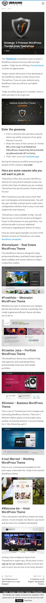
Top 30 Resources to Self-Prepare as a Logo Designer (11, 581)
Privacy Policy (38, 592)
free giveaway (37, 65)
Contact (12, 592)
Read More (28, 600)
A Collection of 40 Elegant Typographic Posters (36, 581)
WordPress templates (11, 239)
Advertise (20, 592)
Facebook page (32, 156)
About (5, 592)
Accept (19, 600)
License (28, 592)
